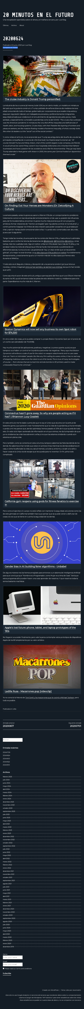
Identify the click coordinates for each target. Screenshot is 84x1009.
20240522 (6, 762)
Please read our (18, 969)
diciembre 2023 (8, 802)
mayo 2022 (7, 855)
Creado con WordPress (50, 990)
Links (14, 709)
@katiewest (48, 241)
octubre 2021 (7, 877)
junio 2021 (6, 890)
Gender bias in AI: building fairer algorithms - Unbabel (35, 566)
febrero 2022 (7, 865)
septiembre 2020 (9, 918)
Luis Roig (28, 45)
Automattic (77, 990)
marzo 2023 (7, 827)
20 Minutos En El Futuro (38, 15)
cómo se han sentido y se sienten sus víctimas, (43, 267)
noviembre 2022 (9, 840)
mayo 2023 (7, 821)
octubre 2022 (7, 843)
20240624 (6, 755)
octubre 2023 (7, 808)
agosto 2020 (7, 921)
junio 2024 (6, 783)
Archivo (14, 25)
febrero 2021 (7, 903)
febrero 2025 (7, 777)
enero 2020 (7, 943)
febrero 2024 (7, 796)
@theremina (59, 241)
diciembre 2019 (8, 947)
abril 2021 (6, 896)
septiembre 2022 (9, 846)
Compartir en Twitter (10, 48)
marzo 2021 (7, 899)
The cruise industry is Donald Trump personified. (33, 99)
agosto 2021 (7, 884)
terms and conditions (24, 969)
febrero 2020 (7, 940)
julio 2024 (6, 780)
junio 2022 (6, 852)
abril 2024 (6, 789)
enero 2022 (7, 868)
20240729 (6, 752)
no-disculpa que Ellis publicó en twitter (50, 253)
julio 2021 (6, 887)
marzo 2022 (7, 862)
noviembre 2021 (8, 874)
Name (5, 954)
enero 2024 (7, 799)
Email (5, 961)
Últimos (5, 25)
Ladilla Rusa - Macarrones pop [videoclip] (28, 691)
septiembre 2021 (9, 880)
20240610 (6, 759)
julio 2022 (6, 849)
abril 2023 (6, 824)
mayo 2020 (7, 931)
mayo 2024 (7, 786)
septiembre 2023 (9, 811)
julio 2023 (6, 814)
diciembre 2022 (8, 836)
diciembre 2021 (8, 871)
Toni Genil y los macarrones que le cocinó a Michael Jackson (49, 698)
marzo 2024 (7, 792)
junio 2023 (6, 818)
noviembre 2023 (9, 805)
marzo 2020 (7, 937)
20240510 (6, 765)
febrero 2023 (7, 830)
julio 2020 (6, 925)
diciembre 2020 (8, 909)
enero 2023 (7, 833)
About (22, 25)
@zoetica (69, 241)
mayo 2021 (7, 893)
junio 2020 (6, 928)
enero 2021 (7, 906)
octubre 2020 (8, 915)
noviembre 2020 (9, 912)
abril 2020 (6, 934)
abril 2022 (6, 858)
